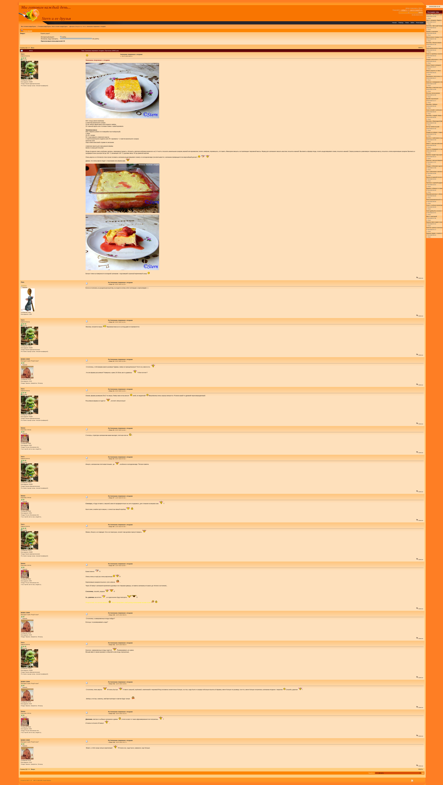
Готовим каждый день (44, 26)
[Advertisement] (9, 39)
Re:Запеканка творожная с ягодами (120, 282)
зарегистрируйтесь (416, 10)
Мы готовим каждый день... (46, 7)
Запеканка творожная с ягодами (96, 26)
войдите (404, 10)
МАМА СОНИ (25, 359)
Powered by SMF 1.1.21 (26, 780)
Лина (22, 282)
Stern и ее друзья (56, 18)
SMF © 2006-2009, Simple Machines (42, 780)
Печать (420, 47)
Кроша (23, 428)
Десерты (72, 26)
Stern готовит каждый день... (60, 26)
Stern (84, 26)
